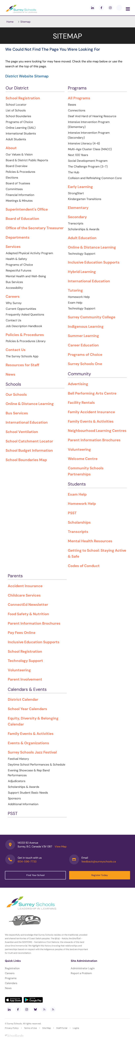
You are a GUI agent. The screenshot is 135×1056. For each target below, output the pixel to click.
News (8, 988)
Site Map (46, 1028)
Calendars (11, 983)
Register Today (99, 875)
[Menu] (128, 9)
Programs (10, 978)
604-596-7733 (27, 861)
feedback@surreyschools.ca (98, 861)
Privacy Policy (12, 1028)
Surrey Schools (14, 1023)
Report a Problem (81, 973)
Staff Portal (61, 1028)
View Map (61, 846)
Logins (76, 1028)
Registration (12, 968)
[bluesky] (35, 1009)
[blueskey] (119, 8)
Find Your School (35, 875)
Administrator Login (83, 968)
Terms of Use (30, 1028)
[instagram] (110, 8)
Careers (9, 973)
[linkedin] (92, 8)
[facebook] (101, 8)
